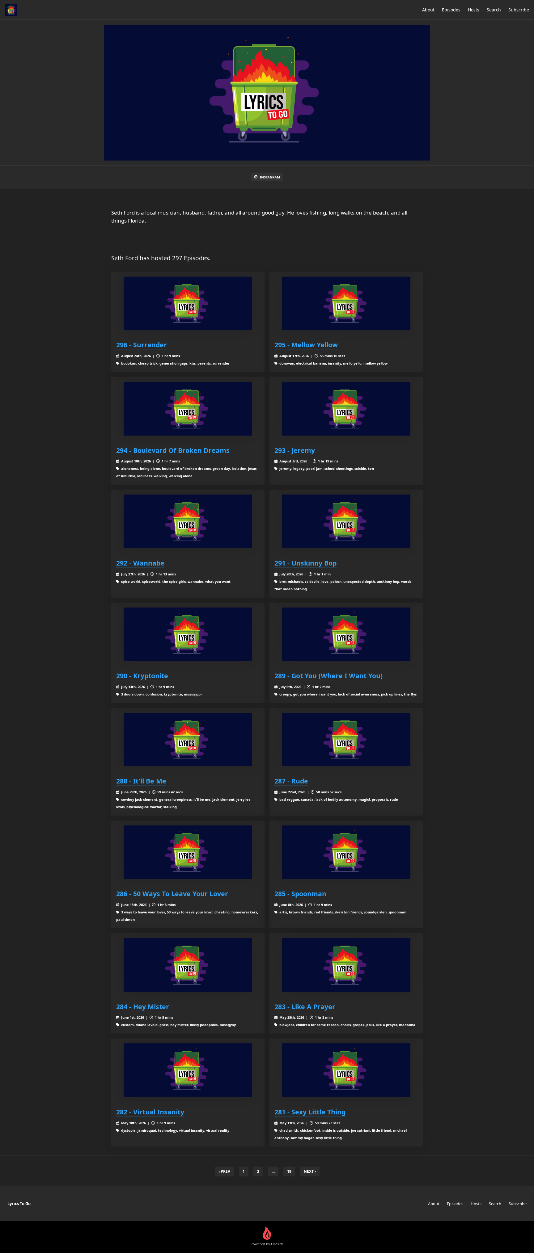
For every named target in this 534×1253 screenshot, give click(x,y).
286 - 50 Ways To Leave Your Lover (172, 893)
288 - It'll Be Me (141, 780)
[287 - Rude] (346, 739)
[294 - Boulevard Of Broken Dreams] (188, 408)
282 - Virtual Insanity (150, 1111)
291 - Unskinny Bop (305, 562)
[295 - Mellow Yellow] (346, 303)
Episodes (451, 10)
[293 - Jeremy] (346, 408)
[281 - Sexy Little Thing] (346, 1070)
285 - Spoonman (300, 893)
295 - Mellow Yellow (306, 344)
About (428, 10)
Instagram (270, 177)
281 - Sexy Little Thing (309, 1111)
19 (289, 1171)
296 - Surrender (141, 344)
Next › (310, 1171)
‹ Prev (224, 1171)
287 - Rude (291, 780)
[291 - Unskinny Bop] (346, 521)
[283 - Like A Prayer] (346, 965)
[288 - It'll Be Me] (188, 739)
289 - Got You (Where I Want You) (328, 675)
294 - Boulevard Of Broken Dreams (173, 450)
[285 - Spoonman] (346, 852)
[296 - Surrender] (188, 303)
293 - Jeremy (294, 450)
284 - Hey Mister (142, 1006)
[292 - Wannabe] (188, 521)
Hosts (473, 10)
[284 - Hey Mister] (188, 965)
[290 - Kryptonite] (188, 634)
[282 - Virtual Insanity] (188, 1070)
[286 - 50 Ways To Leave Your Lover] (188, 852)
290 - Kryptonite (142, 675)
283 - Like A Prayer (304, 1006)
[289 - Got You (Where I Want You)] (346, 634)
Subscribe (518, 10)
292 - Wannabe (140, 562)
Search (494, 10)
